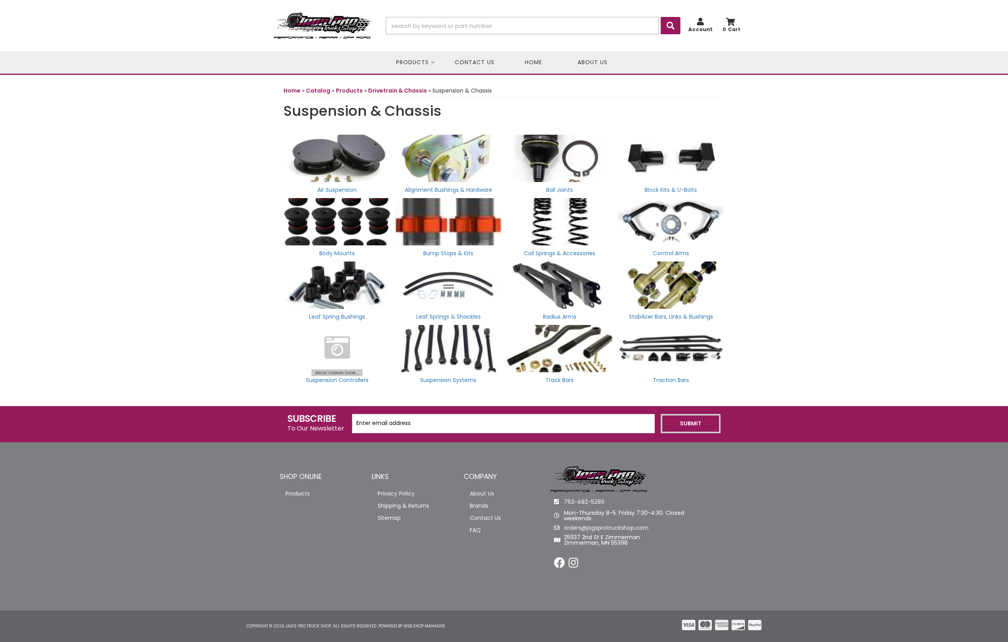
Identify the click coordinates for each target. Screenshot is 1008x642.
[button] (533, 25)
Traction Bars (671, 380)
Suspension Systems (448, 380)
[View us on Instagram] (573, 565)
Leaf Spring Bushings (337, 317)
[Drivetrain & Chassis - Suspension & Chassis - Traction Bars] (671, 348)
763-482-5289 (584, 502)
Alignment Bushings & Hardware (448, 190)
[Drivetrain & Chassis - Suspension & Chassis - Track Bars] (559, 348)
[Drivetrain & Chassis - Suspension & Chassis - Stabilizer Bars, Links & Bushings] (671, 284)
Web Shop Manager (424, 626)
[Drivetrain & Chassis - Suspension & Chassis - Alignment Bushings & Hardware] (448, 157)
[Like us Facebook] (559, 565)
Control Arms (671, 253)
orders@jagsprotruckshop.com (606, 528)
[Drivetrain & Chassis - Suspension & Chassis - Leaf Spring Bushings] (337, 284)
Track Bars (559, 380)
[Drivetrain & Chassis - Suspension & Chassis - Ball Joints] (559, 157)
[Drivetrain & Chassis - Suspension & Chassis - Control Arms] (671, 221)
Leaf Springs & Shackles (448, 317)
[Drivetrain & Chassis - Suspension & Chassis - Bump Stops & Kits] (448, 221)
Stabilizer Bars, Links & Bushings (671, 317)
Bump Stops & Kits (448, 253)
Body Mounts (337, 253)
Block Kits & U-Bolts (671, 190)
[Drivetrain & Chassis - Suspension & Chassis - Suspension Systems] (448, 348)
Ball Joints (559, 190)
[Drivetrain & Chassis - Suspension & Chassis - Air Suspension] (337, 157)
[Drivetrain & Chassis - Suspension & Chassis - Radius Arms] (559, 284)
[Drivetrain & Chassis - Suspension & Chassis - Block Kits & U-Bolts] (671, 157)
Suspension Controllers (337, 380)
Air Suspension (337, 190)
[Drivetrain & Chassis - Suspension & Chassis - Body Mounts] (337, 221)
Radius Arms (559, 317)
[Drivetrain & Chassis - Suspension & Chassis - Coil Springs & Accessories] (559, 221)
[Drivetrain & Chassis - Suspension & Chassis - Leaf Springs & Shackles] (448, 284)
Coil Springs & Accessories (559, 253)
